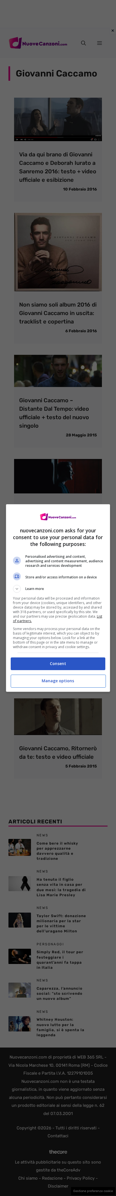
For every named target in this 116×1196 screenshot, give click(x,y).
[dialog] (58, 598)
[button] (58, 589)
